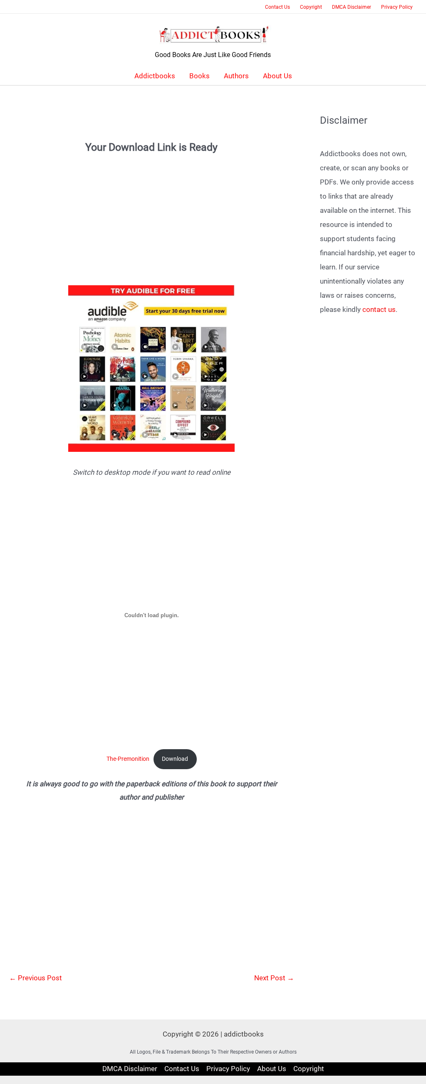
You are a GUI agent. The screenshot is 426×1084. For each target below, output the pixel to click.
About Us (277, 76)
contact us (379, 309)
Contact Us (277, 7)
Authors (236, 76)
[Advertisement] (151, 213)
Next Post (274, 978)
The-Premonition (127, 758)
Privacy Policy (397, 7)
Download (175, 758)
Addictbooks (154, 76)
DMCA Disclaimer (351, 7)
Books (199, 76)
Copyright (311, 7)
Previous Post (35, 978)
